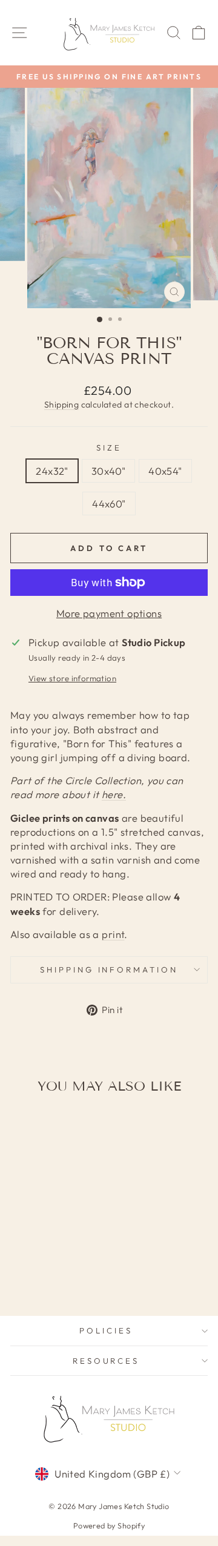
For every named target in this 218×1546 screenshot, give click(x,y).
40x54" (165, 470)
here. (114, 794)
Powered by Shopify (109, 1525)
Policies (106, 1330)
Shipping (61, 404)
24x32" (52, 470)
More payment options (109, 613)
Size (109, 447)
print (113, 934)
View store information (72, 678)
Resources (106, 1361)
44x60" (108, 503)
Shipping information (109, 969)
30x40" (108, 470)
